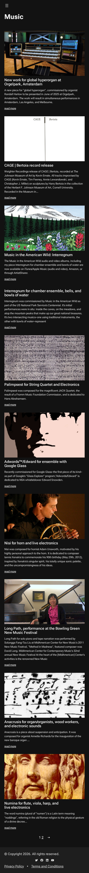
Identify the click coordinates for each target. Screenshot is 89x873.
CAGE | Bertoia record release (28, 165)
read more (10, 108)
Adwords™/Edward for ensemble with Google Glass (35, 464)
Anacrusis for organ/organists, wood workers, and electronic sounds (41, 724)
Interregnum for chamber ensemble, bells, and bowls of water (42, 293)
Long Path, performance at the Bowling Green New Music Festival (42, 630)
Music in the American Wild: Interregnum (38, 255)
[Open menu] (6, 5)
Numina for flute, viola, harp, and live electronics (31, 805)
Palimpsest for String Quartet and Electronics (41, 384)
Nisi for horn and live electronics (31, 543)
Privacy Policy (14, 866)
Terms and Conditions (47, 866)
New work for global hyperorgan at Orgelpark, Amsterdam (32, 82)
